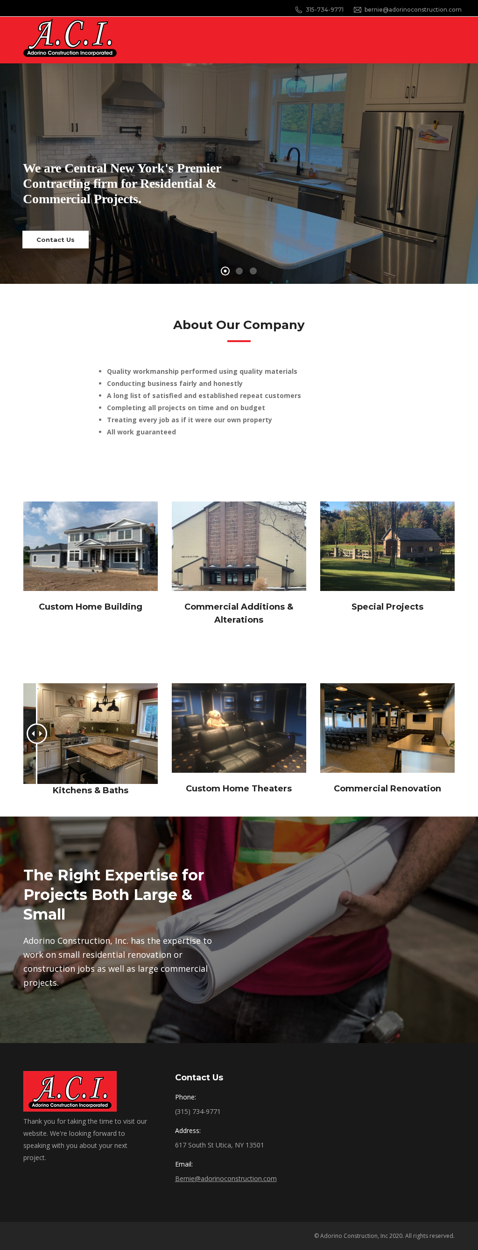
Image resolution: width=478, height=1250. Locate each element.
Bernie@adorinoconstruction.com (226, 1178)
